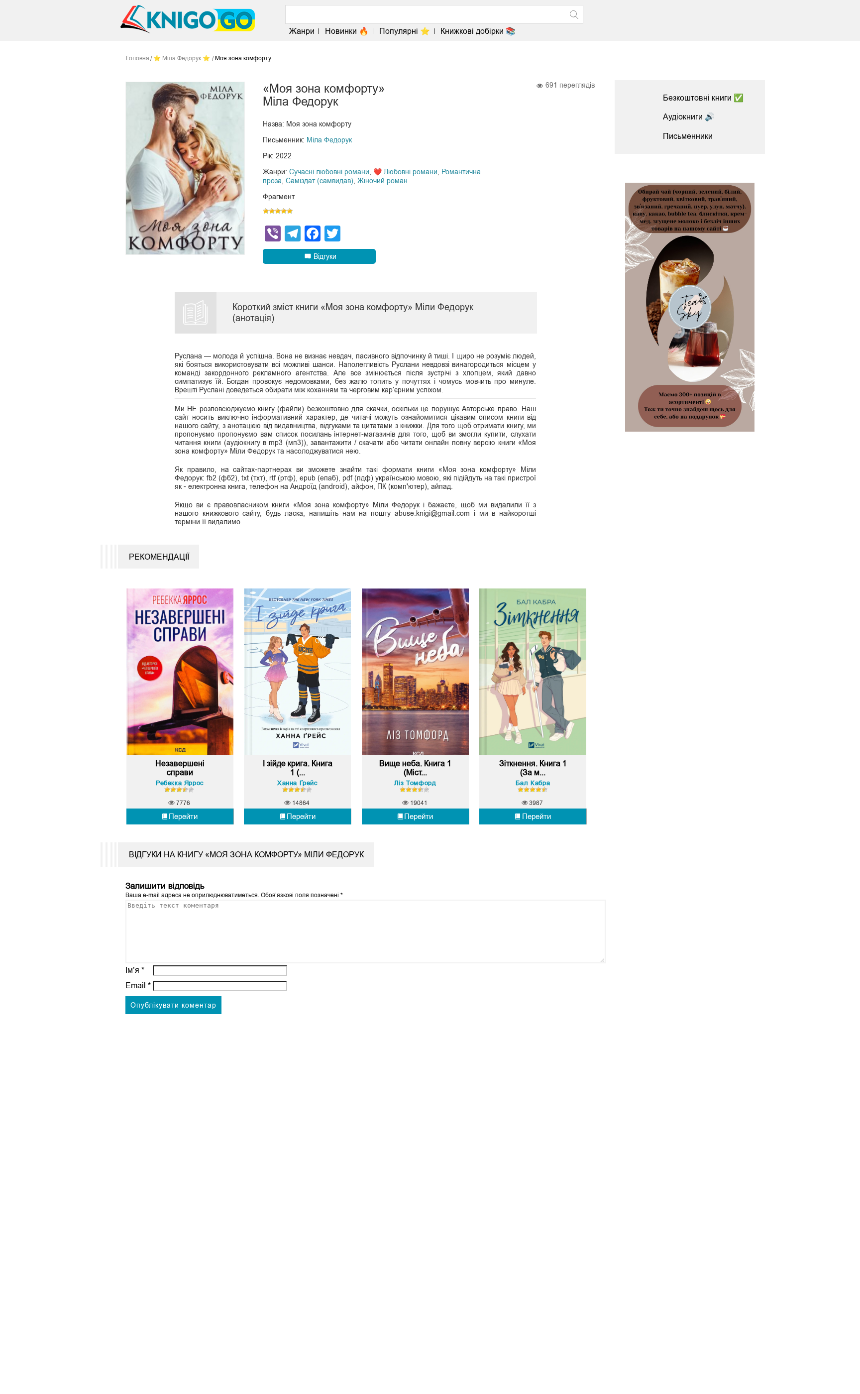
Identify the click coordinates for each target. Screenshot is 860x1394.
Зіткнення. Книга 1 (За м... (533, 768)
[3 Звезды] (278, 211)
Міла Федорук (329, 140)
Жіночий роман (382, 181)
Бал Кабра (533, 783)
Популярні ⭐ (404, 31)
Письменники (688, 136)
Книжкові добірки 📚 (478, 31)
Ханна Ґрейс (297, 783)
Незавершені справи (180, 768)
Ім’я (134, 970)
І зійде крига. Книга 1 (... (297, 768)
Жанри (302, 31)
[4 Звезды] (284, 211)
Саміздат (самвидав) (319, 181)
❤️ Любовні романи (405, 172)
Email (138, 985)
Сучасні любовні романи (329, 172)
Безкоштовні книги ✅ (703, 98)
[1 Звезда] (266, 211)
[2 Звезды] (272, 211)
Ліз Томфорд (415, 783)
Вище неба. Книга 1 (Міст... (415, 768)
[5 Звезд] (290, 211)
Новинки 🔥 (347, 31)
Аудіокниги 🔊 (689, 117)
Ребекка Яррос (180, 783)
